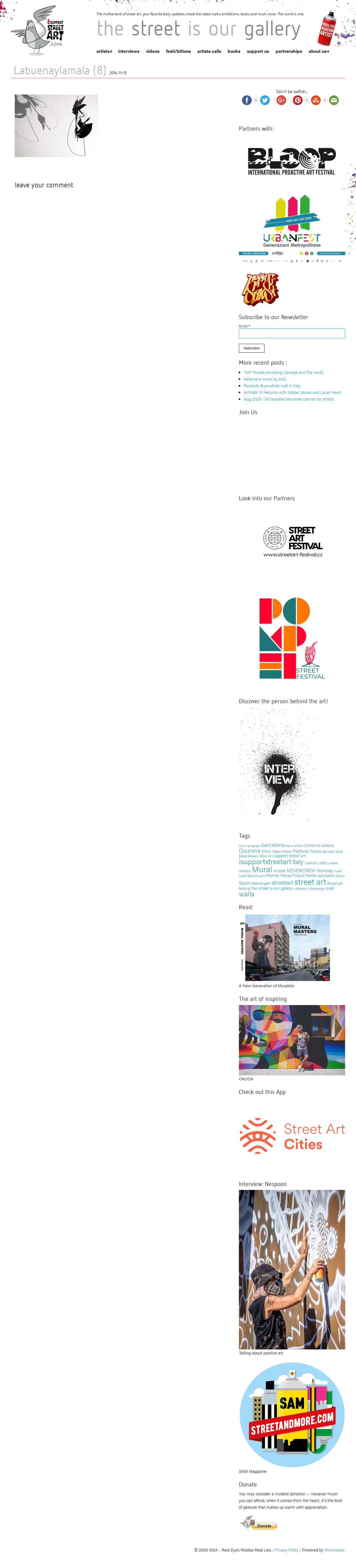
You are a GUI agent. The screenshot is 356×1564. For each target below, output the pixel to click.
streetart (282, 882)
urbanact (300, 888)
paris (262, 876)
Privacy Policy (287, 1550)
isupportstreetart (265, 861)
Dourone (250, 850)
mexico (245, 870)
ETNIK (266, 851)
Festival (300, 850)
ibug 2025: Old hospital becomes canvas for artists (289, 399)
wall (330, 887)
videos (152, 51)
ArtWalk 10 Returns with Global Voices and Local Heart (292, 392)
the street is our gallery (272, 888)
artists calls (209, 51)
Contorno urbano (318, 845)
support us (258, 51)
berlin (289, 845)
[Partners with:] (292, 159)
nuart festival (248, 875)
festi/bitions (178, 51)
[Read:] (285, 947)
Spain (245, 882)
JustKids (311, 863)
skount (340, 876)
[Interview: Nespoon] (292, 1269)
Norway (325, 870)
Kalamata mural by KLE (265, 379)
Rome (310, 875)
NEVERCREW (301, 870)
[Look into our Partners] (292, 541)
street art (310, 881)
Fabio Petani (282, 851)
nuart (338, 871)
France (315, 851)
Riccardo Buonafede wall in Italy (272, 385)
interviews (128, 51)
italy (297, 861)
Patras (286, 875)
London (332, 862)
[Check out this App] (292, 1135)
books (234, 51)
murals (279, 870)
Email (244, 326)
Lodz (322, 862)
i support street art (289, 855)
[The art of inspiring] (292, 1039)
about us (318, 51)
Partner (273, 875)
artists (103, 51)
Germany (328, 851)
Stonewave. (334, 1550)
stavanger (261, 883)
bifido (298, 845)
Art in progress (249, 845)
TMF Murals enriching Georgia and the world (283, 372)
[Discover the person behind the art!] (278, 766)
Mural (262, 869)
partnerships (289, 51)
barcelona (273, 845)
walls (246, 893)
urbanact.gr (316, 888)
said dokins (326, 875)
